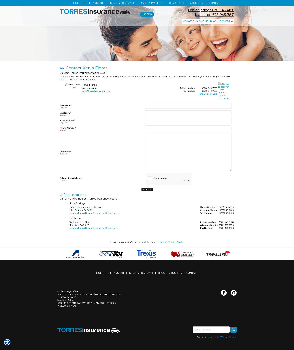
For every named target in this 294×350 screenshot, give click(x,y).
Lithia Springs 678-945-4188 (211, 10)
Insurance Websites (120, 242)
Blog (161, 273)
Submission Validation (71, 178)
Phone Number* (68, 128)
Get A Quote (116, 273)
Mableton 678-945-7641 (214, 15)
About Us (175, 273)
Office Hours (111, 213)
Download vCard (208, 94)
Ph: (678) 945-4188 (66, 297)
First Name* (65, 105)
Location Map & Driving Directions (86, 213)
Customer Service (141, 273)
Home (100, 273)
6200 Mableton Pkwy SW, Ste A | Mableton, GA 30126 (86, 303)
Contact (192, 273)
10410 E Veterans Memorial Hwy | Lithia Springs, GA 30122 (89, 294)
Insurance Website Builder (170, 242)
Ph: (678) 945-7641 (66, 306)
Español (147, 14)
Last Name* (65, 113)
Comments (65, 151)
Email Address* (67, 120)
